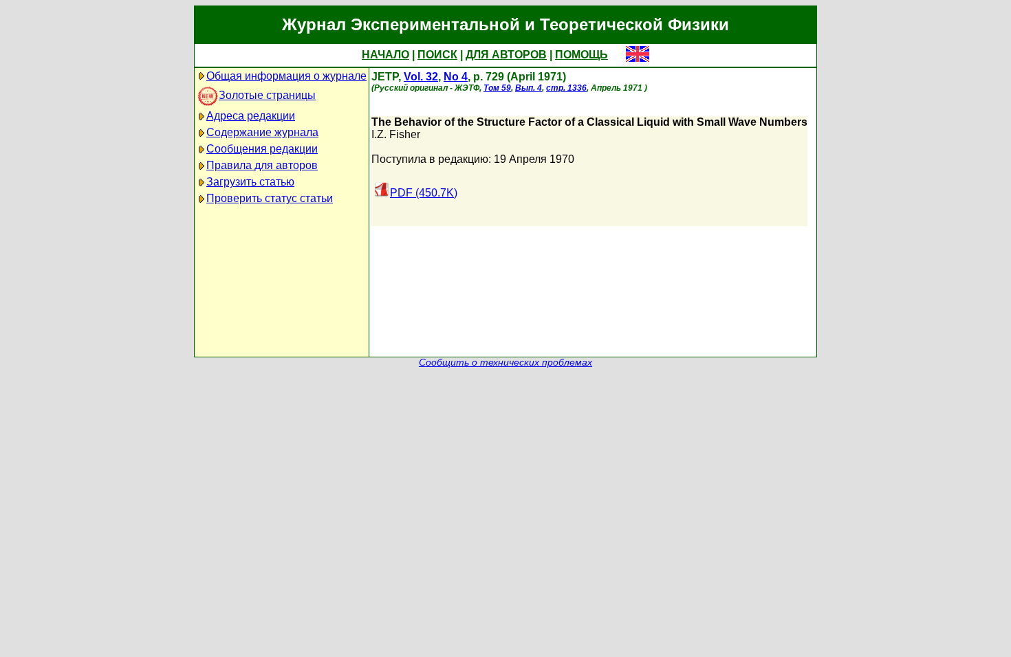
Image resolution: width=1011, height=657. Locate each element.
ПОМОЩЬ (581, 54)
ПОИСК (437, 54)
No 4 (456, 76)
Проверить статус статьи (269, 198)
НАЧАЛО (385, 54)
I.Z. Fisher (395, 134)
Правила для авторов (262, 165)
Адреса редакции (250, 116)
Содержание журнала (262, 132)
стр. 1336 (566, 88)
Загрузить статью (250, 182)
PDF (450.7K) (423, 193)
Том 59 (497, 88)
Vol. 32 (421, 76)
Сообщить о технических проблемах (505, 362)
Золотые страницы (267, 95)
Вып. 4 (528, 88)
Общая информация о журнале (286, 76)
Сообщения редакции (262, 149)
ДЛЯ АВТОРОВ (506, 54)
